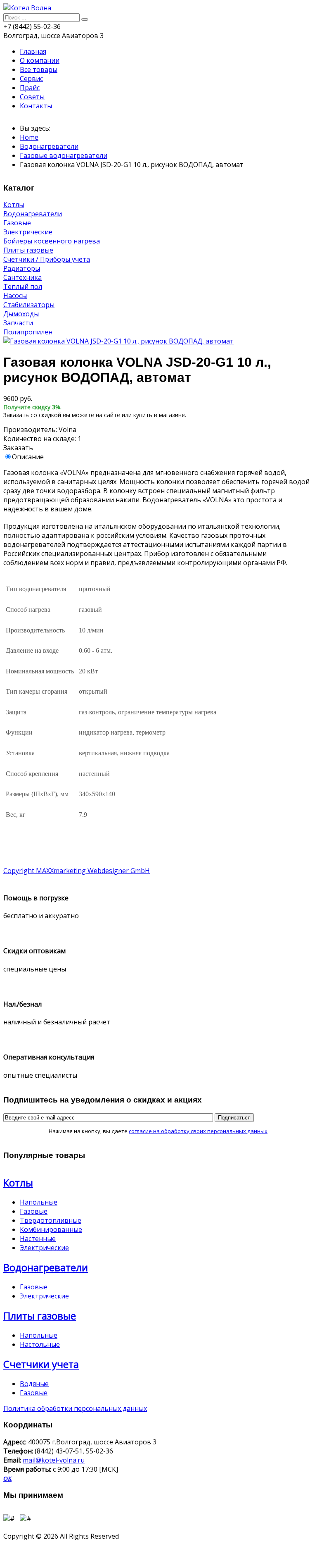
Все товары (38, 69)
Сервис (31, 78)
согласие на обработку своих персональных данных (198, 1131)
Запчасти (18, 322)
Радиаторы (21, 268)
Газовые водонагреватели (63, 155)
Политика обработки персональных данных (75, 1408)
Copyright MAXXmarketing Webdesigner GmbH (76, 870)
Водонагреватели (49, 146)
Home (29, 137)
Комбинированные (51, 1229)
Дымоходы (21, 313)
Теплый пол (22, 286)
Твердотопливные (50, 1220)
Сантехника (22, 277)
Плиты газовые (28, 250)
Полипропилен (27, 331)
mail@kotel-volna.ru (54, 1460)
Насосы (15, 295)
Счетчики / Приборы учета (46, 259)
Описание (28, 456)
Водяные (34, 1383)
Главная (33, 51)
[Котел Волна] (27, 7)
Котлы (13, 204)
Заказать (18, 447)
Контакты (36, 105)
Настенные (38, 1238)
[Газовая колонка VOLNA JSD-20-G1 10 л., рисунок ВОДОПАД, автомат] (118, 341)
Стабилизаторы (28, 304)
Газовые (17, 222)
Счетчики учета (41, 1364)
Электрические (27, 231)
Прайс (30, 87)
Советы (32, 96)
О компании (39, 60)
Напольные (38, 1202)
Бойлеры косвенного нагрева (51, 241)
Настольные (40, 1344)
